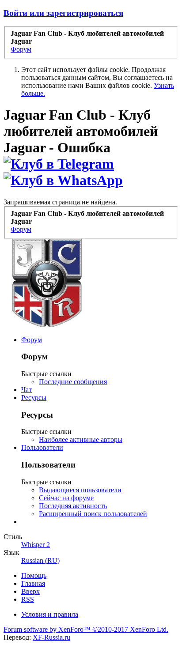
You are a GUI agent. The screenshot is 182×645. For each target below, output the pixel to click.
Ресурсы (33, 397)
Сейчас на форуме (66, 498)
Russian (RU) (40, 560)
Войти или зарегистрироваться (63, 13)
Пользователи (42, 447)
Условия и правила (49, 614)
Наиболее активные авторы (80, 439)
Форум (31, 339)
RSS (27, 599)
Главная (33, 583)
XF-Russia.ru (51, 637)
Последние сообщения (73, 381)
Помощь (33, 575)
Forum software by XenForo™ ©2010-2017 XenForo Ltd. (86, 629)
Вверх (30, 591)
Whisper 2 (35, 544)
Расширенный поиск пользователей (93, 513)
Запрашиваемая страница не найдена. (60, 202)
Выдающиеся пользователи (80, 490)
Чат (26, 389)
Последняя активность (73, 505)
